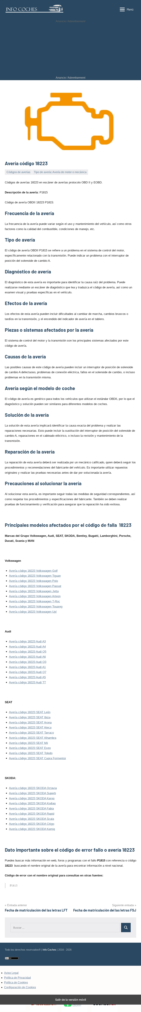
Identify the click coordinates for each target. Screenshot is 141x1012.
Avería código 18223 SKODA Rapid (31, 813)
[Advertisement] (70, 49)
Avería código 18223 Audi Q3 (27, 662)
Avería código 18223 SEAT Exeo (30, 748)
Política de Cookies (16, 982)
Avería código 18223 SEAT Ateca (30, 727)
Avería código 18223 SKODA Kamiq (32, 829)
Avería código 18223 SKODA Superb (32, 793)
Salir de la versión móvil (70, 999)
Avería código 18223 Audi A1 (27, 667)
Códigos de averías (18, 172)
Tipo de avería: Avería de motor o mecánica (60, 172)
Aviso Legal (11, 972)
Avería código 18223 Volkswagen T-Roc (34, 601)
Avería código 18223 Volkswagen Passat (35, 586)
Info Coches (49, 949)
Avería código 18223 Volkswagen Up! (33, 611)
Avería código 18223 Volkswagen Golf (33, 570)
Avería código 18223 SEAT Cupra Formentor (37, 758)
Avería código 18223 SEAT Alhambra (32, 737)
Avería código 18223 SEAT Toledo (30, 753)
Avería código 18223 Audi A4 (27, 646)
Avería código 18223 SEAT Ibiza (29, 717)
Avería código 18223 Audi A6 (27, 656)
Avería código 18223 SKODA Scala (31, 819)
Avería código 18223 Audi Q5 (27, 651)
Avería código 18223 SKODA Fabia (31, 808)
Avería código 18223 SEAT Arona (30, 722)
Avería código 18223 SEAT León (29, 712)
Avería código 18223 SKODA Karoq (31, 798)
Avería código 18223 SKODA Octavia (33, 788)
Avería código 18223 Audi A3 (27, 641)
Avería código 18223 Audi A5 (27, 677)
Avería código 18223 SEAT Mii (28, 743)
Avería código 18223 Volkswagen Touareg (35, 606)
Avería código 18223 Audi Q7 (27, 672)
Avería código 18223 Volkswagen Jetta (34, 591)
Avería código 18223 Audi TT (27, 682)
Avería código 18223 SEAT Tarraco (31, 732)
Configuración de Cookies (20, 987)
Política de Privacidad (17, 977)
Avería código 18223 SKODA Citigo (31, 823)
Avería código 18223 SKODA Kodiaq (32, 803)
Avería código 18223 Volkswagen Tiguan (35, 575)
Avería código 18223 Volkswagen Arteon (35, 596)
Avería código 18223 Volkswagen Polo (33, 581)
